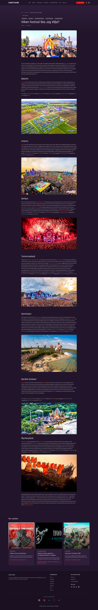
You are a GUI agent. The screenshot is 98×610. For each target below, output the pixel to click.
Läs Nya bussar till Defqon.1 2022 (72, 559)
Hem (22, 12)
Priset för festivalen (53, 263)
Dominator (38, 317)
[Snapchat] (78, 587)
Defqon (38, 202)
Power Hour (36, 207)
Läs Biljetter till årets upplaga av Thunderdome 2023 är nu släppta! (48, 562)
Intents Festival (49, 18)
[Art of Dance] (54, 600)
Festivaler (24, 18)
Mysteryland (24, 441)
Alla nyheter (25, 15)
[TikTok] (86, 2)
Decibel (23, 382)
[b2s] (49, 600)
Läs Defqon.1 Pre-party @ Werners (17, 559)
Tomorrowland (58, 18)
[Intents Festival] (59, 600)
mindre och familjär (43, 87)
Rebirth (23, 82)
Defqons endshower (27, 207)
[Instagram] (89, 2)
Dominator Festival (39, 18)
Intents (22, 144)
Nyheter (26, 12)
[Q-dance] (39, 600)
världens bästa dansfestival (33, 259)
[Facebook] (71, 587)
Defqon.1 (31, 18)
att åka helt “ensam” (28, 504)
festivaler (66, 63)
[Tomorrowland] (44, 600)
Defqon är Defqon (63, 210)
